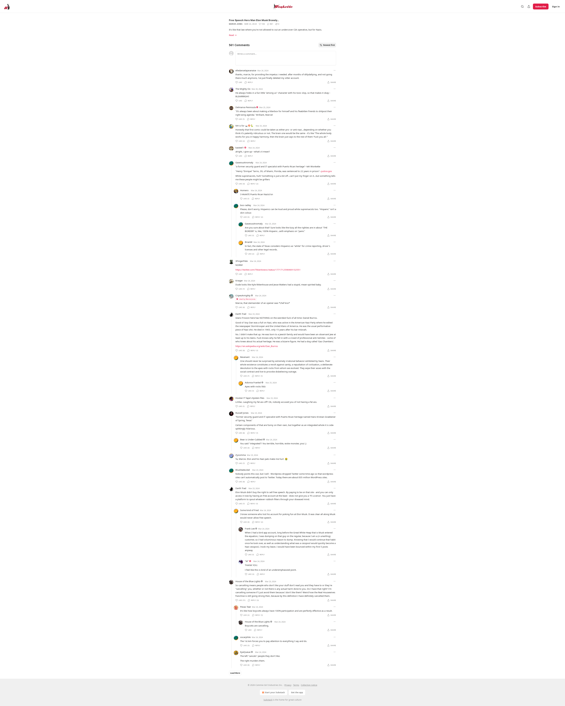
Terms (296, 685)
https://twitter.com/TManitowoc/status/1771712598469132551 (268, 269)
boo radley (245, 205)
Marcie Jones (236, 24)
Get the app (297, 692)
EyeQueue (245, 651)
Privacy (287, 685)
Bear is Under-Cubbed (251, 439)
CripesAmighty (242, 295)
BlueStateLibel (242, 469)
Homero (244, 190)
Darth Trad (240, 313)
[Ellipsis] (334, 70)
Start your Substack (275, 692)
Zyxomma (240, 454)
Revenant (245, 357)
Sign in (556, 6)
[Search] (522, 6)
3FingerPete (241, 260)
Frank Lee (250, 528)
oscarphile (245, 637)
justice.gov (326, 171)
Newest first (329, 45)
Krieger (239, 280)
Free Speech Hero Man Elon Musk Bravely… (254, 20)
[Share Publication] (529, 6)
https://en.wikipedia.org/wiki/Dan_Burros (256, 346)
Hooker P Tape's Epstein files (249, 397)
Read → (233, 35)
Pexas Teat (245, 606)
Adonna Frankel (253, 382)
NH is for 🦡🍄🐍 (244, 125)
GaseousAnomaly (244, 162)
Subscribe (540, 6)
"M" (247, 561)
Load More (235, 673)
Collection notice (309, 685)
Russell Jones (242, 412)
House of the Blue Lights (247, 581)
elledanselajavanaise (245, 70)
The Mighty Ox (242, 88)
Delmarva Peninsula (245, 107)
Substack (268, 699)
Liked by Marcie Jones (247, 299)
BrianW (248, 241)
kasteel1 (239, 147)
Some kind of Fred (249, 510)
